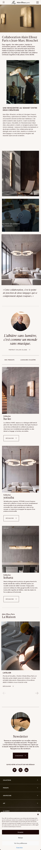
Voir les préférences (20, 843)
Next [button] (37, 693)
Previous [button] (4, 693)
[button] (38, 814)
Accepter (20, 832)
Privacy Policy (19, 847)
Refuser (20, 838)
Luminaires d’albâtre (28, 360)
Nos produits (9, 360)
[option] (20, 655)
